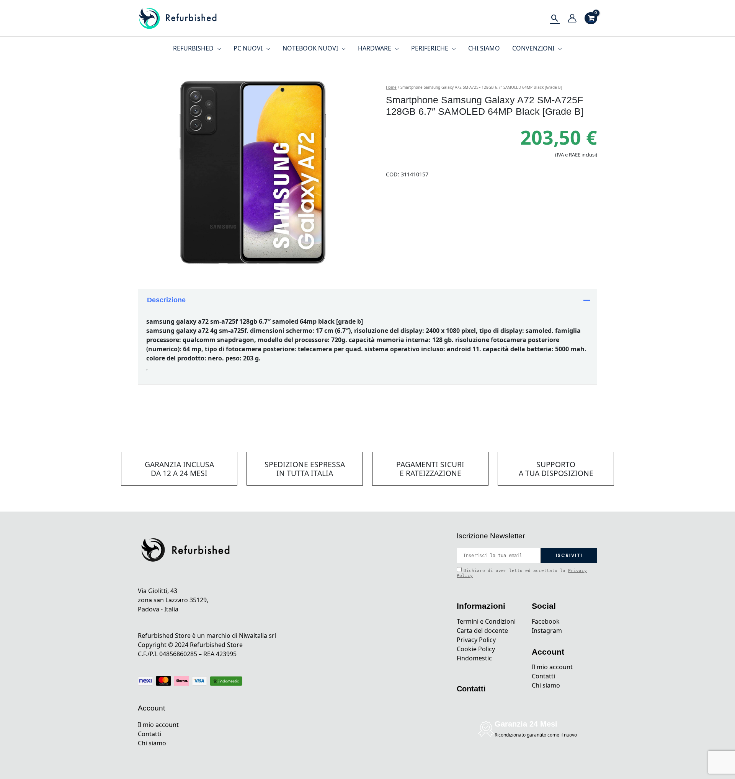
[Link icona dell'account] (572, 18)
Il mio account (158, 724)
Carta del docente (482, 630)
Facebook (546, 621)
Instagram (547, 630)
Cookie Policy (476, 649)
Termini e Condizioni (486, 621)
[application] (217, 48)
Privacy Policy (476, 640)
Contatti (149, 734)
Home (391, 87)
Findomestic (474, 658)
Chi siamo (152, 743)
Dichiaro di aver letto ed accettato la (522, 573)
